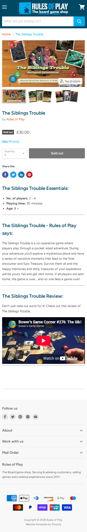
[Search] (79, 21)
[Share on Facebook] (5, 174)
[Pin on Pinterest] (29, 174)
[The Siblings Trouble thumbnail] (14, 96)
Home (6, 34)
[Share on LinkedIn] (21, 174)
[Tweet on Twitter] (13, 174)
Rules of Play (16, 119)
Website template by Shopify (43, 524)
